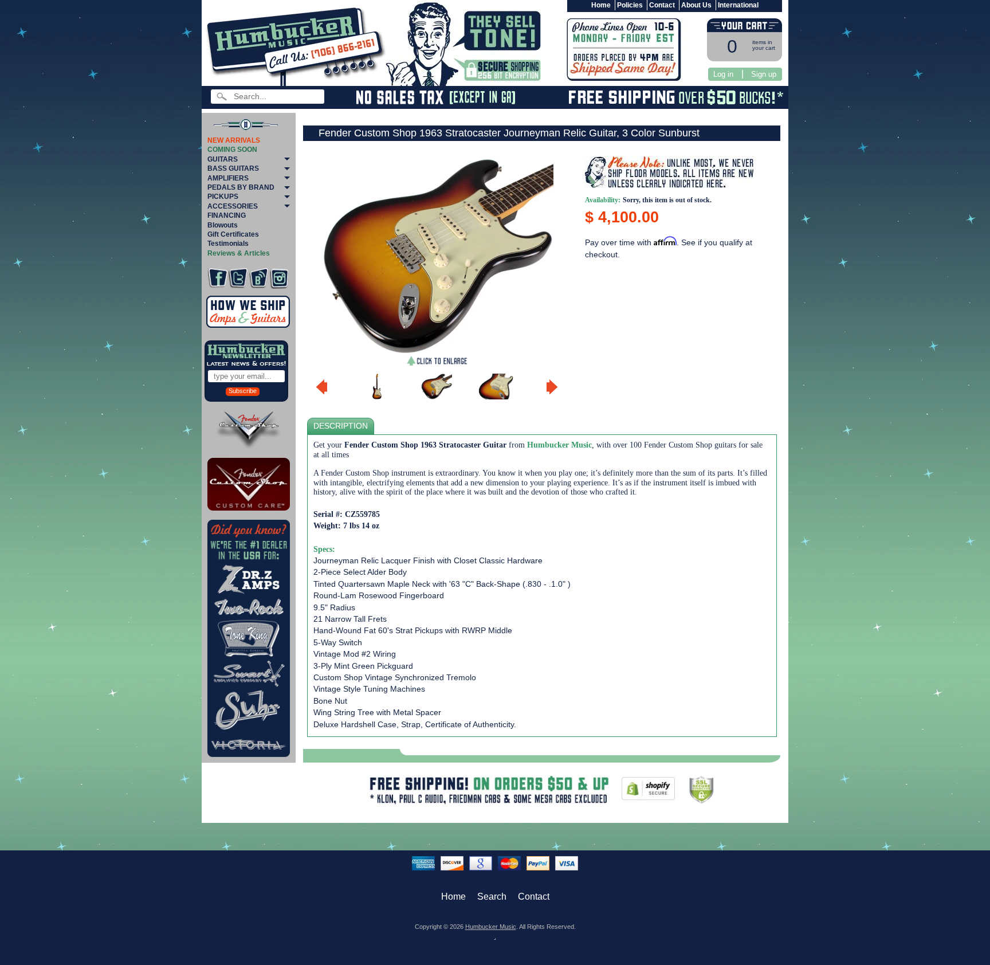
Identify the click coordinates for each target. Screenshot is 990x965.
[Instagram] (279, 278)
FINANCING (226, 215)
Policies (630, 5)
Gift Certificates (233, 234)
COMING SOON (232, 150)
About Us (696, 5)
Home (601, 5)
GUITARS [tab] (222, 159)
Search (491, 896)
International (738, 5)
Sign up (763, 74)
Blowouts (222, 225)
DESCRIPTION (340, 426)
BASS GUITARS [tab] (233, 168)
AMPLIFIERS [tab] (228, 178)
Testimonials (228, 244)
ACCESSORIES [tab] (232, 206)
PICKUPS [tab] (222, 197)
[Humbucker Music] (298, 45)
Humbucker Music (490, 926)
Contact (662, 5)
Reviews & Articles (238, 253)
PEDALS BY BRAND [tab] (240, 187)
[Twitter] (238, 278)
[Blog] (258, 278)
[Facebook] (217, 278)
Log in (723, 74)
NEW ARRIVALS (233, 140)
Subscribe (243, 390)
